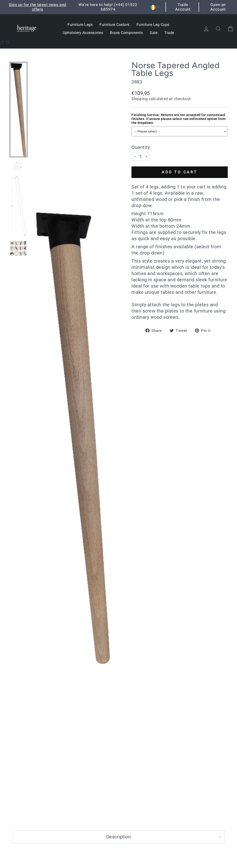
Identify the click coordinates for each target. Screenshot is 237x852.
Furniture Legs (80, 24)
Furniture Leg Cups (153, 24)
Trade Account (183, 7)
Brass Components (126, 33)
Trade (169, 33)
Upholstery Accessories (83, 33)
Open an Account (218, 7)
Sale (153, 33)
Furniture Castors (115, 24)
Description (118, 837)
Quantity (140, 147)
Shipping (139, 98)
